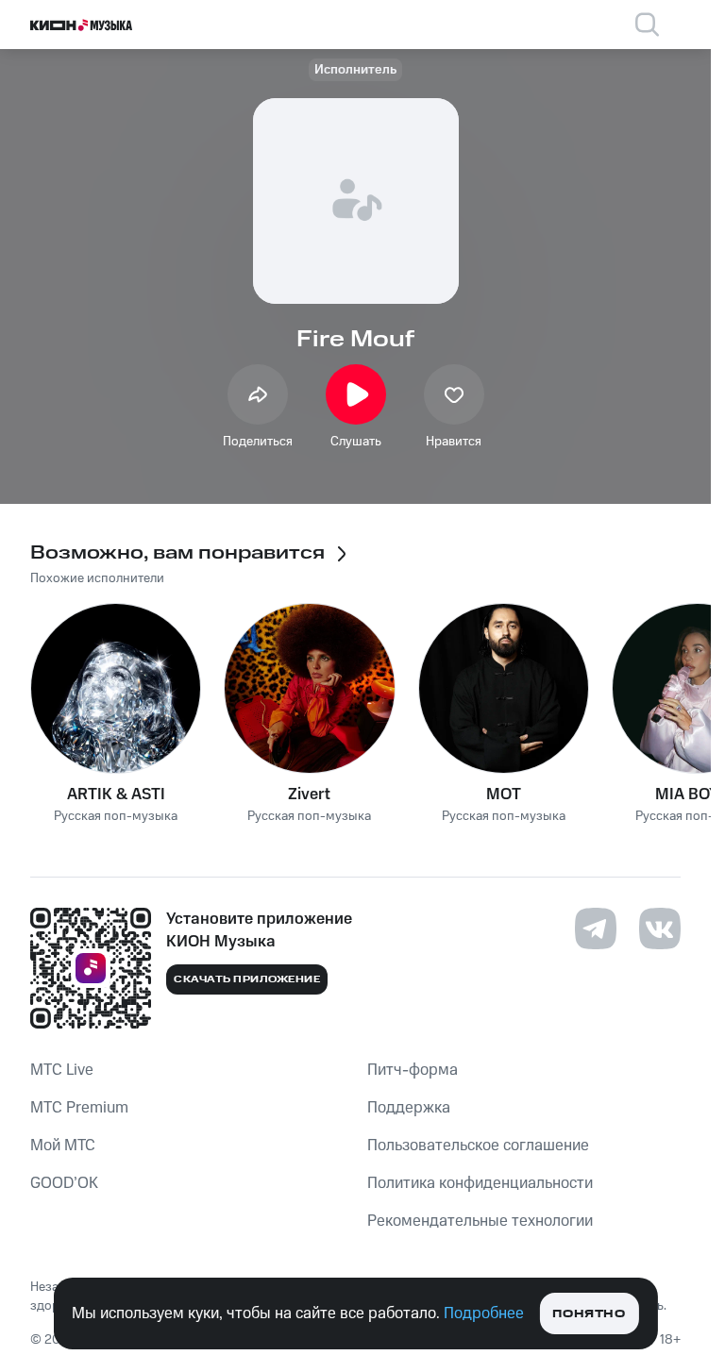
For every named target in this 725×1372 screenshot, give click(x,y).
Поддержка (408, 1107)
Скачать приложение (247, 979)
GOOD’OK (64, 1183)
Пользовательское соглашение (478, 1145)
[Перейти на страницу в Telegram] (595, 928)
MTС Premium (79, 1107)
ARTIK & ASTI (116, 794)
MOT (503, 794)
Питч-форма (412, 1070)
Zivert (309, 794)
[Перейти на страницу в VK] (660, 928)
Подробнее (484, 1313)
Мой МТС (62, 1145)
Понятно (588, 1314)
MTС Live (61, 1070)
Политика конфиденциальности (480, 1183)
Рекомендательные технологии (480, 1221)
